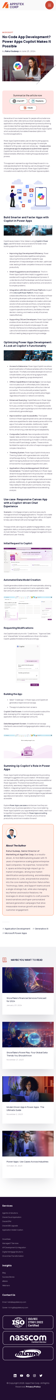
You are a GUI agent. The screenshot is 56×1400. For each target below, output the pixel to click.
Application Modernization (12, 1230)
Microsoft (7, 32)
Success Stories (8, 1277)
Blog (4, 1273)
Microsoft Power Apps (16, 933)
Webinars (6, 1285)
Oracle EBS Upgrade (10, 1225)
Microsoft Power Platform (23, 293)
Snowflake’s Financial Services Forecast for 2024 (26, 1000)
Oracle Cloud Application (11, 1217)
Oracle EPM (6, 1221)
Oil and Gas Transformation (13, 1256)
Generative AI (41, 928)
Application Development (17, 928)
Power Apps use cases (18, 805)
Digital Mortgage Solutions (12, 1252)
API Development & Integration (14, 1247)
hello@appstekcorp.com (16, 1302)
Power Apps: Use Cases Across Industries (27, 1161)
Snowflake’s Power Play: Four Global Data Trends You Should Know (27, 1054)
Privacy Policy (33, 1386)
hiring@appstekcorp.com (18, 1307)
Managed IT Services (10, 1243)
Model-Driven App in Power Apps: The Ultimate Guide (25, 1109)
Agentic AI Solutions (10, 1213)
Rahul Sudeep (12, 51)
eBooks (5, 1281)
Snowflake (6, 1239)
